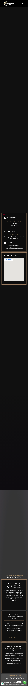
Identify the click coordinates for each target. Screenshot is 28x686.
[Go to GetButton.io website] (25, 684)
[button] (22, 3)
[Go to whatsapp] (25, 682)
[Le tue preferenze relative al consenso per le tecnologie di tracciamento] (2, 683)
